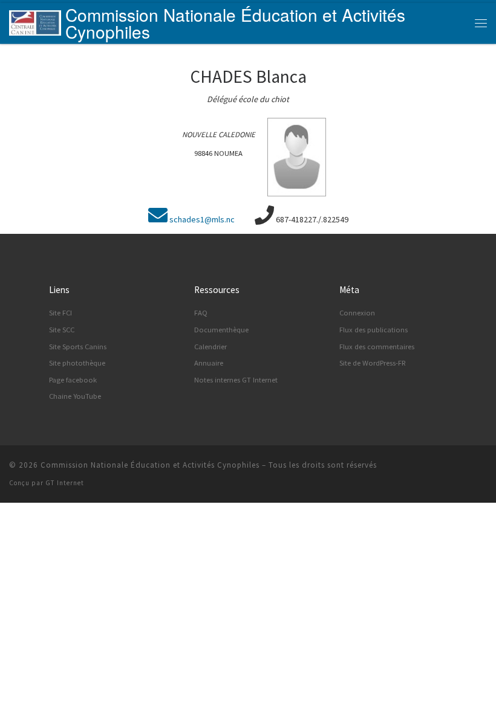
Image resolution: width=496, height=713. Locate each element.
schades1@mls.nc (202, 219)
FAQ (200, 312)
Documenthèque (221, 329)
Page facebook (73, 379)
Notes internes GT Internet (236, 379)
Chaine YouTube (75, 396)
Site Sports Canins (77, 346)
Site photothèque (77, 362)
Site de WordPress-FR (372, 362)
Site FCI (60, 312)
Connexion (357, 312)
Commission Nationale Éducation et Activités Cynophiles (150, 465)
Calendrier (210, 346)
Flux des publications (373, 329)
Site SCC (61, 329)
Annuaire (208, 362)
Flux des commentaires (376, 346)
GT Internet (64, 483)
